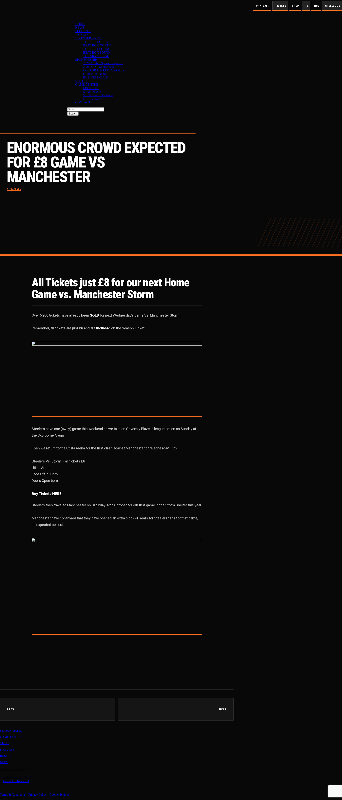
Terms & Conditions (12, 794)
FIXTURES (83, 31)
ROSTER (81, 81)
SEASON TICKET (11, 730)
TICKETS (81, 34)
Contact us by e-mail (16, 781)
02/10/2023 (14, 189)
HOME (80, 24)
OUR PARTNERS (95, 74)
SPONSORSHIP (86, 59)
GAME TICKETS (11, 737)
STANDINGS (92, 91)
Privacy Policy (37, 794)
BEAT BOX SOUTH (97, 52)
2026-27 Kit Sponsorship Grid (102, 66)
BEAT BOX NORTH (97, 45)
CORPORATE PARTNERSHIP (103, 70)
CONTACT (82, 102)
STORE (4, 743)
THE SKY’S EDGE (96, 56)
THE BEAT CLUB (95, 41)
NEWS (79, 27)
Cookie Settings (59, 794)
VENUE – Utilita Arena (98, 95)
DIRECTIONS (92, 98)
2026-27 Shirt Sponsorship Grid (103, 63)
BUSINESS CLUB (95, 77)
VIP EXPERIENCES (89, 38)
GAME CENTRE (86, 84)
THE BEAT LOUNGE (98, 49)
